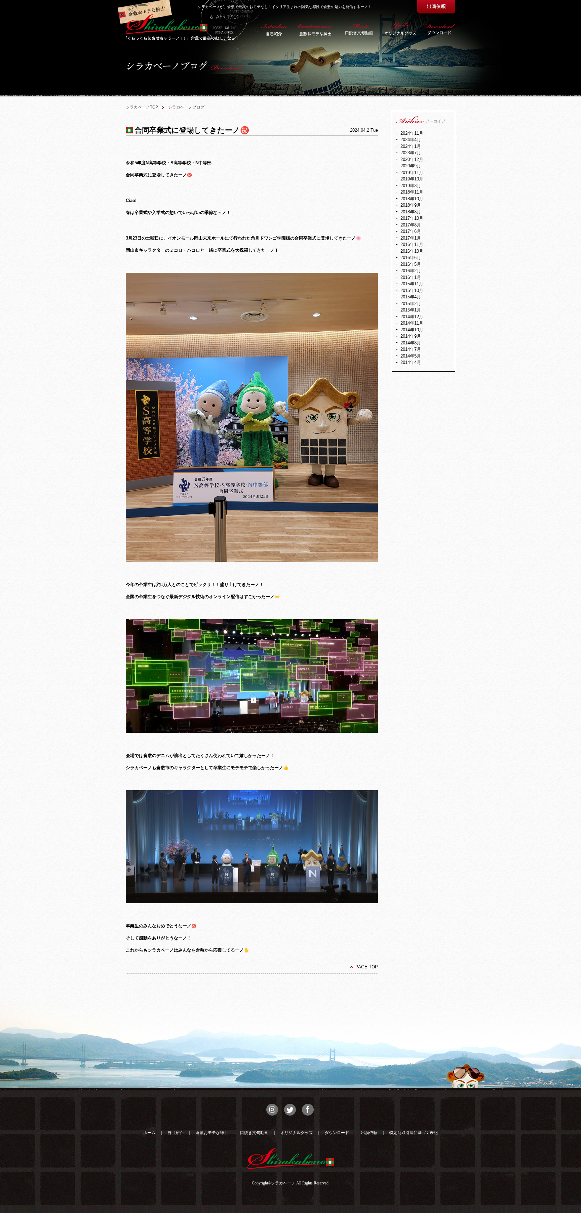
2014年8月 (410, 342)
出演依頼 (369, 1132)
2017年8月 (410, 224)
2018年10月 (411, 198)
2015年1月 (410, 309)
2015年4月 (410, 296)
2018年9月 (410, 205)
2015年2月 (410, 303)
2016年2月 (410, 270)
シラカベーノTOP (142, 107)
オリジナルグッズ (296, 1132)
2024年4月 (410, 139)
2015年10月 (411, 290)
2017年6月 (410, 231)
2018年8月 (410, 211)
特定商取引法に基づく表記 (413, 1132)
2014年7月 (410, 349)
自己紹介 (175, 1132)
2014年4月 (410, 362)
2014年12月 (411, 316)
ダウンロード (337, 1132)
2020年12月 (411, 159)
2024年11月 (411, 133)
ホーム (149, 1132)
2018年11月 (411, 192)
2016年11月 (411, 244)
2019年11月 (411, 172)
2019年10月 (411, 178)
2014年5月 (410, 356)
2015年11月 (411, 283)
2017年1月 (410, 238)
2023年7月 (410, 152)
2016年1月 (410, 277)
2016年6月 (410, 257)
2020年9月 (410, 165)
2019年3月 (410, 185)
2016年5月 (410, 264)
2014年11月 (411, 323)
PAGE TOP (366, 966)
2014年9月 (410, 336)
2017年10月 (411, 218)
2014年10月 (411, 329)
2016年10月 (411, 251)
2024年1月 (410, 146)
